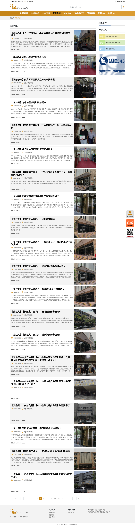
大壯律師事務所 (120, 1)
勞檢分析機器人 (111, 49)
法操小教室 (79, 13)
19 (82, 498)
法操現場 (46, 13)
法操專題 (24, 13)
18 (78, 498)
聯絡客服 (71, 512)
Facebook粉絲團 (17, 1)
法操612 (101, 13)
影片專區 (52, 517)
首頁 (11, 18)
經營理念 (52, 512)
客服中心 (30, 1)
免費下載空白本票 (111, 36)
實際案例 (57, 13)
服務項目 (52, 515)
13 (59, 498)
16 (70, 498)
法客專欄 (91, 13)
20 (86, 498)
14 (63, 498)
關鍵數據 (67, 13)
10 (47, 498)
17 (74, 498)
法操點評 (35, 13)
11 (51, 498)
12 (55, 498)
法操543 (111, 13)
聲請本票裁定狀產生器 (113, 42)
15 (66, 498)
